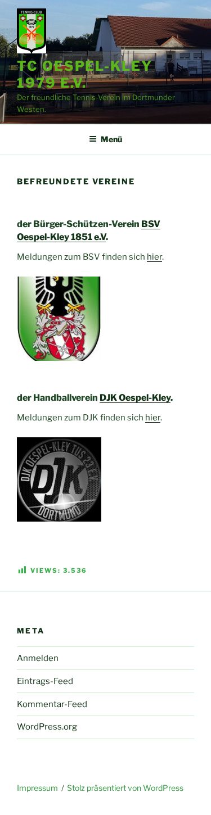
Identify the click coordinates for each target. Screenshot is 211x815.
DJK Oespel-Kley (135, 397)
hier (154, 257)
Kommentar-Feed (52, 704)
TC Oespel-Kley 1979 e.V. (84, 74)
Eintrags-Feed (45, 681)
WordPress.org (47, 727)
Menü (111, 139)
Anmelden (38, 658)
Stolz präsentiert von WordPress (125, 788)
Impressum (37, 788)
